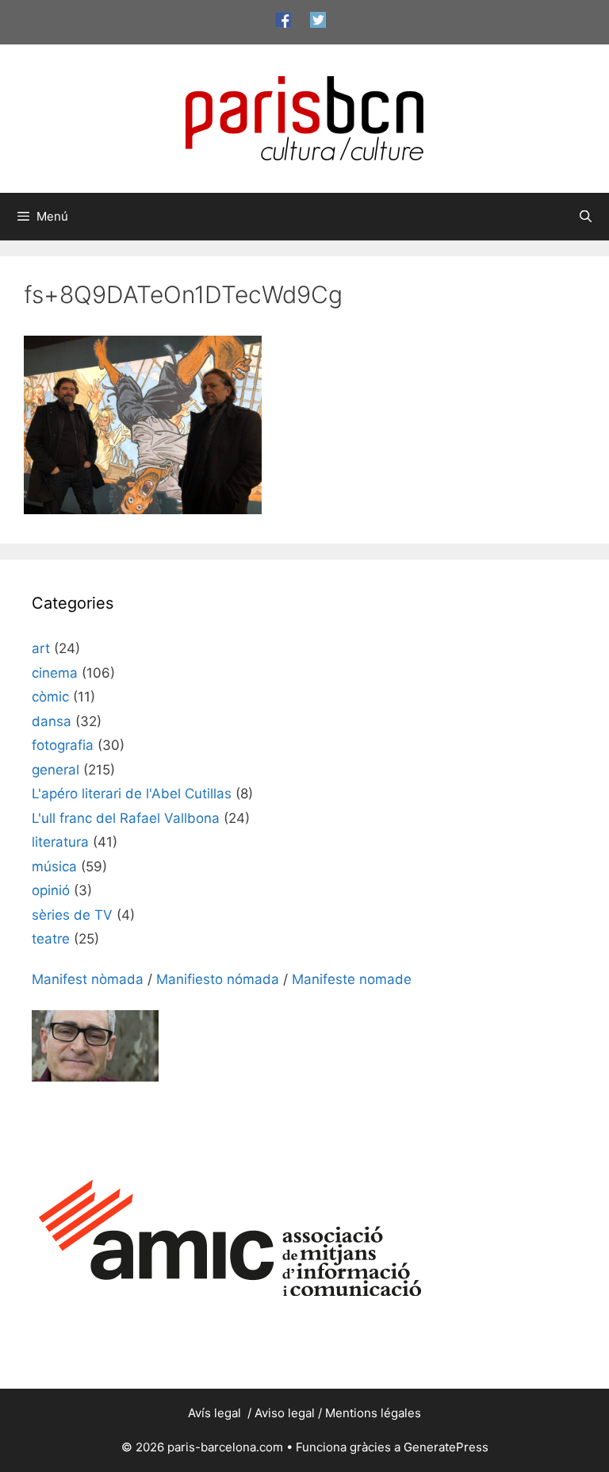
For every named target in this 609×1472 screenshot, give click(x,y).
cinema (55, 673)
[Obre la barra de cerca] (585, 216)
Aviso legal (285, 1412)
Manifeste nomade (352, 979)
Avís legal (216, 1412)
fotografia (63, 745)
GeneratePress (446, 1447)
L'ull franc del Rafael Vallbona (126, 818)
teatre (51, 939)
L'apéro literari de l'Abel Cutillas (132, 793)
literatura (60, 842)
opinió (51, 890)
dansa (51, 721)
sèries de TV (72, 915)
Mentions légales (373, 1412)
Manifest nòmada (88, 979)
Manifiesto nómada (217, 979)
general (55, 770)
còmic (50, 697)
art (41, 648)
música (54, 866)
